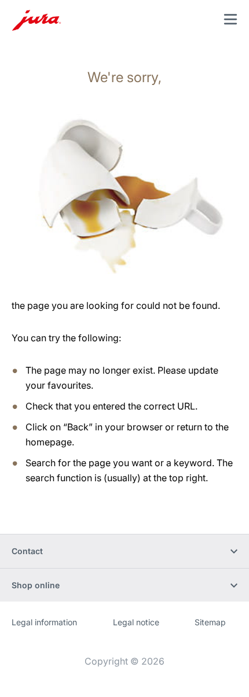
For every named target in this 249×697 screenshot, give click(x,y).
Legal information (44, 622)
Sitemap (210, 622)
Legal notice (136, 622)
